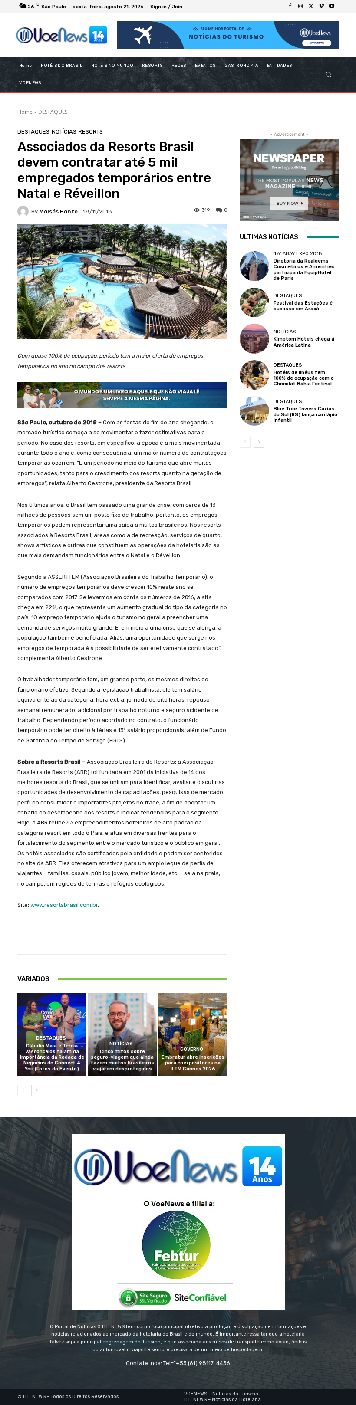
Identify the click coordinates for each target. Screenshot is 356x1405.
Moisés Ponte (58, 211)
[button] (328, 74)
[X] (311, 6)
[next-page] (36, 1090)
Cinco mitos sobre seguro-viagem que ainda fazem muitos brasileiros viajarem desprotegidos (122, 1060)
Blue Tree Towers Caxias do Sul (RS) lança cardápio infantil (305, 414)
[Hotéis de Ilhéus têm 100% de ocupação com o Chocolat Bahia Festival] (254, 375)
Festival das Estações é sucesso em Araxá (303, 306)
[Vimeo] (321, 6)
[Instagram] (300, 6)
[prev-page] (22, 1090)
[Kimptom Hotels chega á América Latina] (254, 338)
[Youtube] (331, 6)
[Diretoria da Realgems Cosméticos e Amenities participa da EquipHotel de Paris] (254, 266)
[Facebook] (290, 6)
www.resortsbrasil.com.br (64, 905)
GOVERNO (191, 1049)
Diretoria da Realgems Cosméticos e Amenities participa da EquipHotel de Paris (304, 269)
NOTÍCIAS (64, 132)
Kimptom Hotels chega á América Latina (304, 342)
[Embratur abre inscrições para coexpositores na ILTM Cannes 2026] (192, 1034)
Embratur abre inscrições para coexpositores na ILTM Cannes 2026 (193, 1062)
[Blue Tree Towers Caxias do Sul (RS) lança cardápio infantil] (254, 411)
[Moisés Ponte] (24, 211)
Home (25, 111)
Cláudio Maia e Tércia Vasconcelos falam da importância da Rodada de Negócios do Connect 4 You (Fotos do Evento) (52, 1057)
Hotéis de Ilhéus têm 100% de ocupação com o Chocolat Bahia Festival (304, 378)
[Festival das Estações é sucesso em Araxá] (254, 302)
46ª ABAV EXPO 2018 (298, 253)
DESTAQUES (52, 111)
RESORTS (91, 132)
